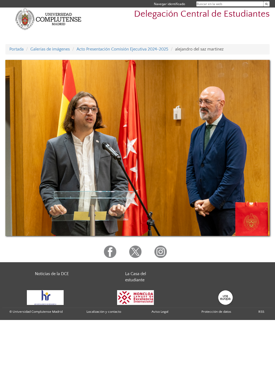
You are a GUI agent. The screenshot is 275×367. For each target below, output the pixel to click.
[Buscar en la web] (266, 3)
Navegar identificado (169, 4)
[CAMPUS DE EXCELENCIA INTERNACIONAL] (135, 297)
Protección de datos (216, 312)
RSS (261, 312)
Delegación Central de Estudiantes (202, 14)
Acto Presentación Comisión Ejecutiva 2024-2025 (122, 49)
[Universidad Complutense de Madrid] (48, 18)
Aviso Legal (159, 312)
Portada (16, 49)
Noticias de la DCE (52, 273)
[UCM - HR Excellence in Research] (45, 297)
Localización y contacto (103, 312)
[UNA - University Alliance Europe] (225, 297)
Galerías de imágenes (50, 49)
